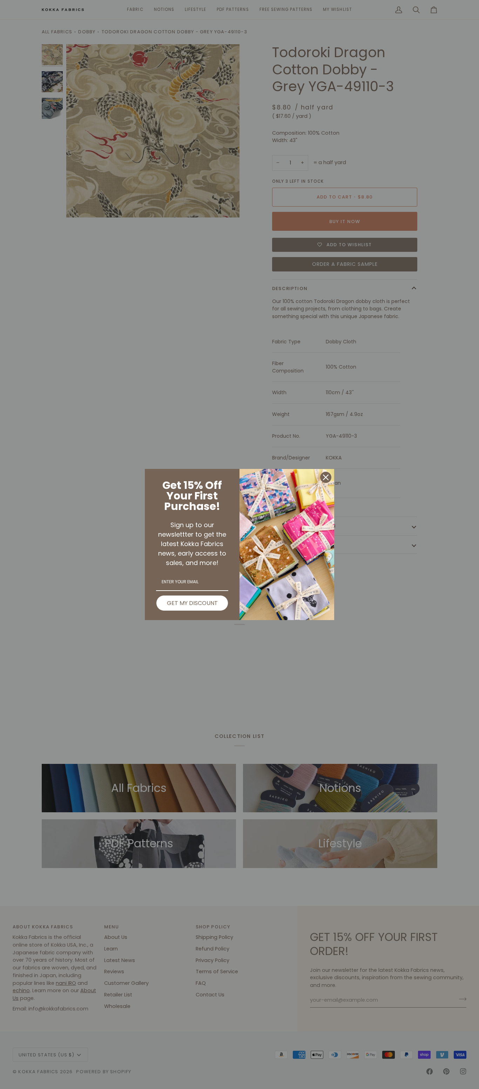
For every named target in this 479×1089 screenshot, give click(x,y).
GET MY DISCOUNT (192, 603)
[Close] (325, 477)
